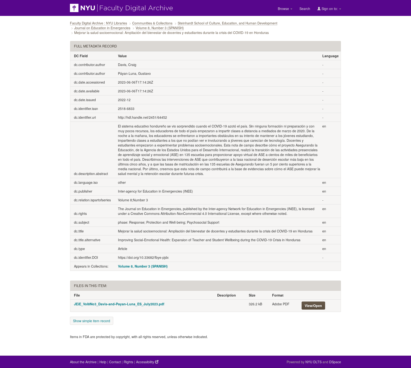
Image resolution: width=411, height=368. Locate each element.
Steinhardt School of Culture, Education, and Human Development (227, 23)
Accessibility (145, 361)
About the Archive (83, 361)
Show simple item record (91, 320)
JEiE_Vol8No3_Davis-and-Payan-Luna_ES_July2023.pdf (119, 304)
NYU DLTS (313, 361)
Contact (115, 361)
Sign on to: (330, 8)
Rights (128, 361)
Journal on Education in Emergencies (102, 27)
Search (304, 8)
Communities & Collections (152, 23)
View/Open (313, 305)
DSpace (335, 361)
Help (102, 361)
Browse (284, 8)
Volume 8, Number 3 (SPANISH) (160, 27)
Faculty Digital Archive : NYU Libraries (98, 23)
